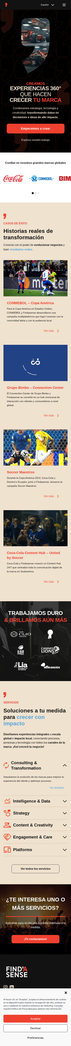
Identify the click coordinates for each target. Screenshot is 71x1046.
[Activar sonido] (61, 290)
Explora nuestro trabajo (35, 139)
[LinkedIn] (12, 987)
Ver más (49, 330)
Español (45, 5)
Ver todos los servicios (35, 868)
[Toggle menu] (64, 4)
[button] (66, 992)
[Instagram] (5, 987)
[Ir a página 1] (33, 193)
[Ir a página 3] (38, 193)
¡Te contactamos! (35, 939)
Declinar (35, 1028)
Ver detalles (57, 787)
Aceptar (36, 1018)
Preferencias (35, 1037)
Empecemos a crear (35, 128)
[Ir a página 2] (36, 193)
